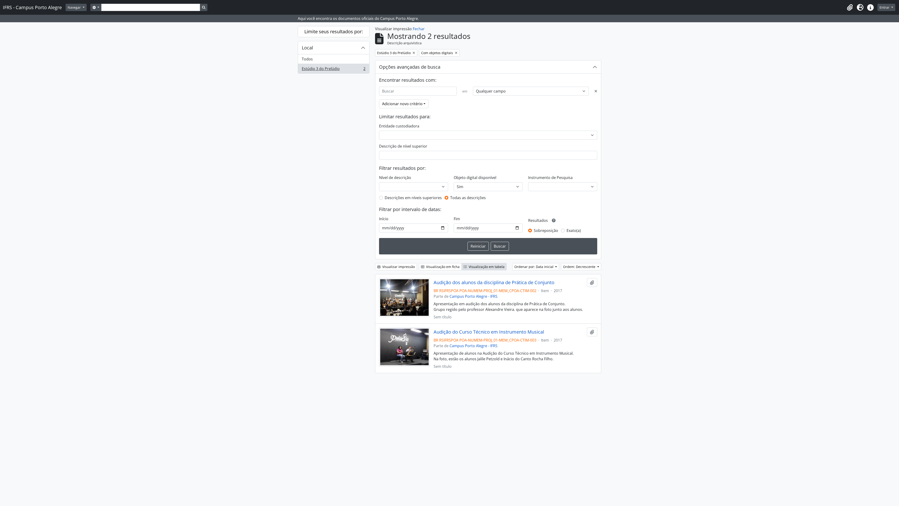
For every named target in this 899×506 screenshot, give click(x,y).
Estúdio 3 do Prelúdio (333, 69)
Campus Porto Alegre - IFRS (473, 296)
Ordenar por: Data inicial (534, 266)
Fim (457, 218)
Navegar (75, 7)
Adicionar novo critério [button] (402, 103)
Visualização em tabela (486, 266)
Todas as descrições (468, 197)
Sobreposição (546, 230)
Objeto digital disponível (475, 177)
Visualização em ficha (442, 266)
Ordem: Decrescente (579, 266)
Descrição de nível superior (403, 146)
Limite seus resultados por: (333, 31)
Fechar (419, 28)
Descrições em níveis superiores (413, 197)
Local (307, 48)
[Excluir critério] (595, 91)
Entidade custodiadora (399, 126)
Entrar (885, 7)
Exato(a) (574, 230)
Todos (307, 59)
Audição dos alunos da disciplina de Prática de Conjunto (494, 282)
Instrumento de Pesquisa (550, 177)
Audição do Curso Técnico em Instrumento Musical (489, 332)
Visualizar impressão (398, 266)
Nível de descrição (395, 177)
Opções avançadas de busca (409, 67)
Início (383, 218)
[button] (850, 7)
